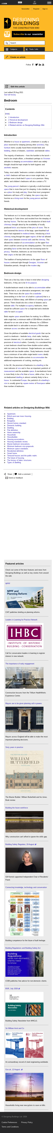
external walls (26, 240)
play (25, 192)
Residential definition (15, 451)
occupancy (29, 306)
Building (10, 418)
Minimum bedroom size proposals (20, 446)
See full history (10, 95)
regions (33, 237)
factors (13, 222)
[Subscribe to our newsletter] (24, 37)
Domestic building (14, 425)
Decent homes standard (16, 423)
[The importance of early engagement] (24, 688)
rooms (40, 354)
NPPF (7, 584)
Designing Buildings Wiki (37, 408)
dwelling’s (46, 380)
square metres (28, 383)
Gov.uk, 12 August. (13, 1069)
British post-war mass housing (19, 416)
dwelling (40, 365)
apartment (26, 142)
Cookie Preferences (9, 1122)
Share (9, 474)
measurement (9, 371)
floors (43, 259)
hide (7, 114)
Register (36, 9)
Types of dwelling (14, 462)
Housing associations (15, 439)
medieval (26, 234)
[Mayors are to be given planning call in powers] (24, 732)
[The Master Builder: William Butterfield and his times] (24, 792)
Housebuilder (12, 437)
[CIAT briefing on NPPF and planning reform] (24, 607)
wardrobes (30, 151)
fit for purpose (31, 283)
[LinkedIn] (39, 64)
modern (34, 265)
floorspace (41, 383)
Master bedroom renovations (18, 444)
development (21, 209)
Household (11, 435)
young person (34, 198)
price (34, 228)
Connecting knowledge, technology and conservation (26, 887)
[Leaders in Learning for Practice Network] (24, 648)
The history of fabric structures (19, 460)
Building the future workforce (16, 808)
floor (47, 243)
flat (22, 374)
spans (11, 240)
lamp (29, 336)
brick (48, 234)
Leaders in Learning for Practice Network (21, 620)
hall (47, 231)
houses (7, 262)
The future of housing (15, 458)
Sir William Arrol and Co (14, 1028)
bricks (14, 228)
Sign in (45, 9)
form (23, 297)
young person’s (14, 186)
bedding (7, 151)
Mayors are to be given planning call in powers (23, 703)
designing (45, 280)
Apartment (11, 414)
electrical (32, 333)
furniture (7, 148)
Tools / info (33, 49)
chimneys (8, 225)
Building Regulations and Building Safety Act (22, 948)
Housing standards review (17, 442)
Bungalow (11, 421)
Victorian (46, 159)
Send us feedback (16, 478)
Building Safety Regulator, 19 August (19, 844)
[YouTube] (43, 64)
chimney (7, 237)
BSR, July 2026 (11, 989)
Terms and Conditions (10, 1127)
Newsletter (25, 9)
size (19, 368)
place (6, 145)
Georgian (32, 262)
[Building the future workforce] (24, 832)
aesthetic (7, 168)
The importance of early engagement (19, 664)
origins (10, 255)
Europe (24, 380)
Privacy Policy (27, 1122)
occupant (19, 312)
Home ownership (13, 432)
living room (19, 198)
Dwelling (10, 428)
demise (21, 231)
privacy (7, 252)
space (28, 178)
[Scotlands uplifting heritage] (24, 1057)
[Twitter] (36, 64)
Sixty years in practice (14, 747)
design (17, 273)
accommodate (40, 288)
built (48, 222)
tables (47, 151)
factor (14, 249)
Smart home (12, 453)
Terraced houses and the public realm (22, 456)
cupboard (38, 297)
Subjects (13, 49)
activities (40, 145)
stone (40, 228)
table (13, 306)
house (17, 142)
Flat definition (12, 430)
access (15, 328)
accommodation (27, 162)
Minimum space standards (17, 449)
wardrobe (37, 294)
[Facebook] (32, 64)
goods (38, 333)
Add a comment (24, 474)
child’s (8, 175)
